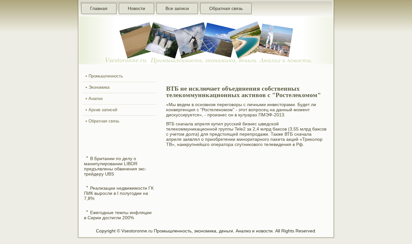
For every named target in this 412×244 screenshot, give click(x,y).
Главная (99, 8)
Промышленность (106, 76)
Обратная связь (226, 8)
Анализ (96, 98)
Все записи (177, 8)
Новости (136, 8)
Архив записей (103, 109)
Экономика (99, 87)
